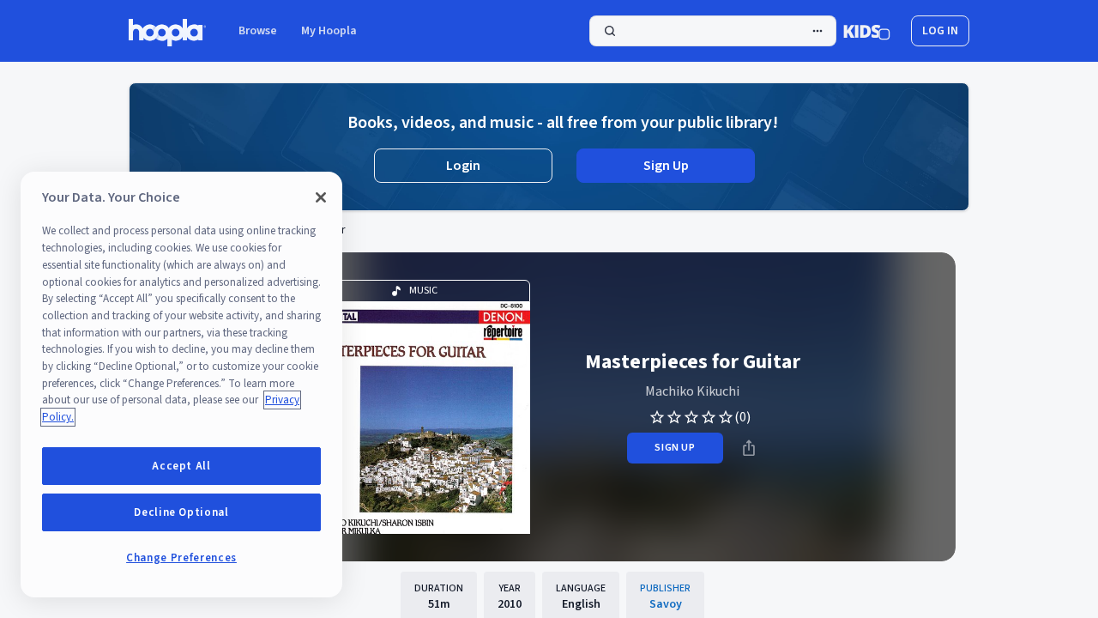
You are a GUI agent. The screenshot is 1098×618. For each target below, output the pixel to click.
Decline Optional (181, 512)
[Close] (321, 197)
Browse (257, 30)
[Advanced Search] (817, 31)
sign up (675, 447)
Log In (940, 30)
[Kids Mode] (866, 31)
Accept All (181, 466)
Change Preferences (181, 558)
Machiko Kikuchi (692, 391)
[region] (181, 384)
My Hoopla (329, 30)
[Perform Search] (712, 30)
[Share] (748, 448)
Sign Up (666, 165)
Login (463, 165)
